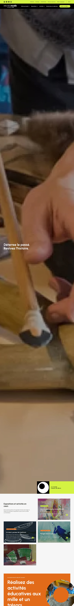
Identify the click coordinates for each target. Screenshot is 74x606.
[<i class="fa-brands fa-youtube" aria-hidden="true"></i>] (11, 2)
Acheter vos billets (64, 6)
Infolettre (32, 1)
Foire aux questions (52, 1)
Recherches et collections (52, 6)
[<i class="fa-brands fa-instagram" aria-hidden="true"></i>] (9, 2)
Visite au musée (24, 6)
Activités (41, 6)
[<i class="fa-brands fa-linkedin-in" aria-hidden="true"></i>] (6, 2)
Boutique (37, 1)
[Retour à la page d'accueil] (10, 6)
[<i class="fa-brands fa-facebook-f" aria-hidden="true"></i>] (4, 2)
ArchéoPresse (43, 1)
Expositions (33, 6)
